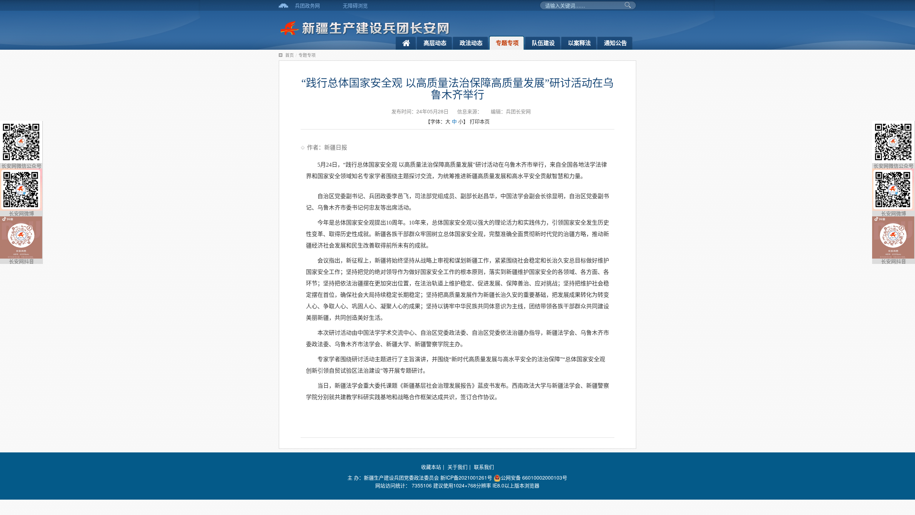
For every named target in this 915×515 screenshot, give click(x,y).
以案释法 (579, 43)
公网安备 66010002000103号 (534, 477)
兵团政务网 (307, 5)
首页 (289, 55)
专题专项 (507, 43)
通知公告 (615, 43)
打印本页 (480, 121)
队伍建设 (543, 43)
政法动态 (471, 43)
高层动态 (435, 43)
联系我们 (484, 466)
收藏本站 (431, 466)
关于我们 (457, 466)
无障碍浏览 (355, 5)
